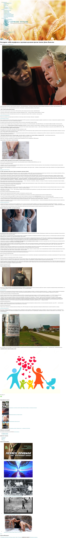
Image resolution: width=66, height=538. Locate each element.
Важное (3, 9)
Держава (7, 44)
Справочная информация (8, 32)
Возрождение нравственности (8, 15)
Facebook (3, 438)
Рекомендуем (6, 17)
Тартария (5, 22)
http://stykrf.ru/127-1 (3, 289)
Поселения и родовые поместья (9, 16)
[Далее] (18, 477)
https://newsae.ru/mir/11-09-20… (5, 169)
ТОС (4, 6)
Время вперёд (6, 28)
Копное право (6, 5)
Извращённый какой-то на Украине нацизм (15, 414)
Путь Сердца (6, 30)
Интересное (4, 18)
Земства (5, 4)
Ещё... (1, 533)
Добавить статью (6, 34)
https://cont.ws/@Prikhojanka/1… (5, 115)
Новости (12, 44)
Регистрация (6, 33)
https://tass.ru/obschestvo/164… (4, 202)
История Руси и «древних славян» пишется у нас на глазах (13, 532)
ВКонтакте (4, 437)
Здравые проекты (4, 24)
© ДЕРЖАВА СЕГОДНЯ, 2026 (5, 537)
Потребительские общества (8, 8)
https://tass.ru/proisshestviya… (4, 308)
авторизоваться (16, 431)
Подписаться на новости (33, 537)
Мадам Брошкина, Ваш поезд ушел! (14, 421)
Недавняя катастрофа (7, 21)
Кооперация (6, 7)
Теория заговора (6, 20)
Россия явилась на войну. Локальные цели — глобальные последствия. (19, 428)
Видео (17, 537)
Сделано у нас (6, 29)
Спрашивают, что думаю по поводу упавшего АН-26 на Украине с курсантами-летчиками (23, 407)
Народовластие (4, 2)
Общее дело (6, 25)
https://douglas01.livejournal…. (4, 118)
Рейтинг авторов (12, 537)
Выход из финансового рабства (9, 14)
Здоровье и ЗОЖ (6, 11)
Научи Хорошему (6, 26)
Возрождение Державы (7, 10)
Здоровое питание (7, 12)
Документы (20, 537)
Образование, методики (7, 13)
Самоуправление (6, 3)
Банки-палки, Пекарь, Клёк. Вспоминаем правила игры (12, 514)
